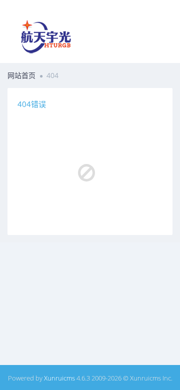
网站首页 (22, 75)
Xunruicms (59, 378)
